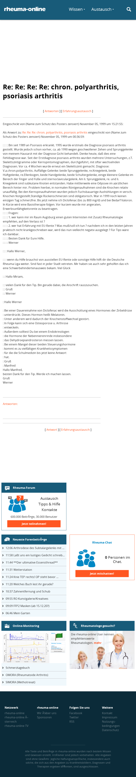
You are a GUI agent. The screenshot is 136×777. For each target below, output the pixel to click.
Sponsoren (44, 717)
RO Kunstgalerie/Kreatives (27, 599)
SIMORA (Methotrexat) (20, 682)
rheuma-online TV (17, 726)
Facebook (75, 713)
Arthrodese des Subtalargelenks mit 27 (35, 548)
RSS (71, 721)
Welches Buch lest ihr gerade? (29, 584)
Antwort (51, 430)
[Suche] (129, 9)
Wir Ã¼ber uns (46, 713)
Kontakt (107, 713)
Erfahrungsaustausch (77, 111)
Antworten (52, 111)
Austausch (101, 9)
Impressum (109, 717)
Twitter (74, 717)
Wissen (76, 9)
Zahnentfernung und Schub (28, 591)
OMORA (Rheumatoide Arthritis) (27, 675)
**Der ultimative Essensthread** (32, 562)
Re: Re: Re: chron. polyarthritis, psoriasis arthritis (54, 132)
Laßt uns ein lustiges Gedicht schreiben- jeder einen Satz (36, 555)
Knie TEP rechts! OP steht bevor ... (32, 577)
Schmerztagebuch (18, 668)
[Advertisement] (68, 48)
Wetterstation (19, 570)
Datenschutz (110, 730)
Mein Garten (18, 613)
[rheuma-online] (25, 11)
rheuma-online (14, 713)
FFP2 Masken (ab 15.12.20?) (27, 606)
